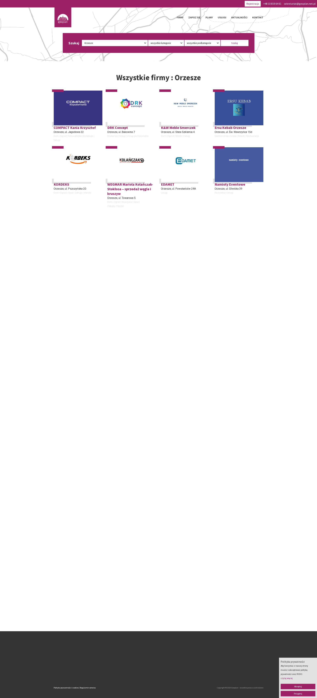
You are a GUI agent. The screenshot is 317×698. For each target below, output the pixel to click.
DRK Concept (117, 127)
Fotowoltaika (75, 136)
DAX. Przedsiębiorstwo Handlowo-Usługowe (125, 371)
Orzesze (59, 132)
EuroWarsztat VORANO (72, 307)
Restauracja (252, 136)
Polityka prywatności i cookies (66, 687)
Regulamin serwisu (88, 687)
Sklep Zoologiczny (116, 263)
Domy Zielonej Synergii (179, 368)
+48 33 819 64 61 (272, 3)
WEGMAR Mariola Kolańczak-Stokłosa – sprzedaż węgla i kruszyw (130, 189)
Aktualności (239, 17)
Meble (179, 136)
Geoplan (129, 673)
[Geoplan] (63, 17)
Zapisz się (194, 17)
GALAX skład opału (230, 250)
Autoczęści (113, 316)
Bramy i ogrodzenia (117, 381)
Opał (70, 192)
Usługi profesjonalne (138, 136)
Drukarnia (112, 136)
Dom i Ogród (60, 136)
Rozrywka (220, 192)
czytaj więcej (287, 678)
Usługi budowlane (193, 377)
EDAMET (167, 184)
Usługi (222, 17)
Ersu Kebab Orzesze (230, 127)
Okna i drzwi (137, 386)
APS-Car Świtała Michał (72, 368)
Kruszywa (127, 202)
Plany (209, 17)
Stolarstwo (243, 316)
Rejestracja (252, 3)
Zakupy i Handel (83, 192)
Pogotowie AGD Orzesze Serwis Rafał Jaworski (73, 252)
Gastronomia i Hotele (225, 136)
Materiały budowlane (118, 386)
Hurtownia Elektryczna (172, 324)
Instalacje (88, 136)
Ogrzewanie (235, 377)
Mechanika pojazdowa (65, 316)
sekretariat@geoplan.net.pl (300, 3)
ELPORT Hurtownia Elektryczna (176, 309)
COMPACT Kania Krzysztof (75, 127)
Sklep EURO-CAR (120, 307)
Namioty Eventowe (230, 184)
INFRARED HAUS (228, 368)
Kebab (241, 136)
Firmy (180, 17)
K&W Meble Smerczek (178, 127)
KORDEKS (61, 184)
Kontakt (257, 17)
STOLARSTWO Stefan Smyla (237, 307)
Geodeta (165, 263)
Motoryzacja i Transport (66, 320)
